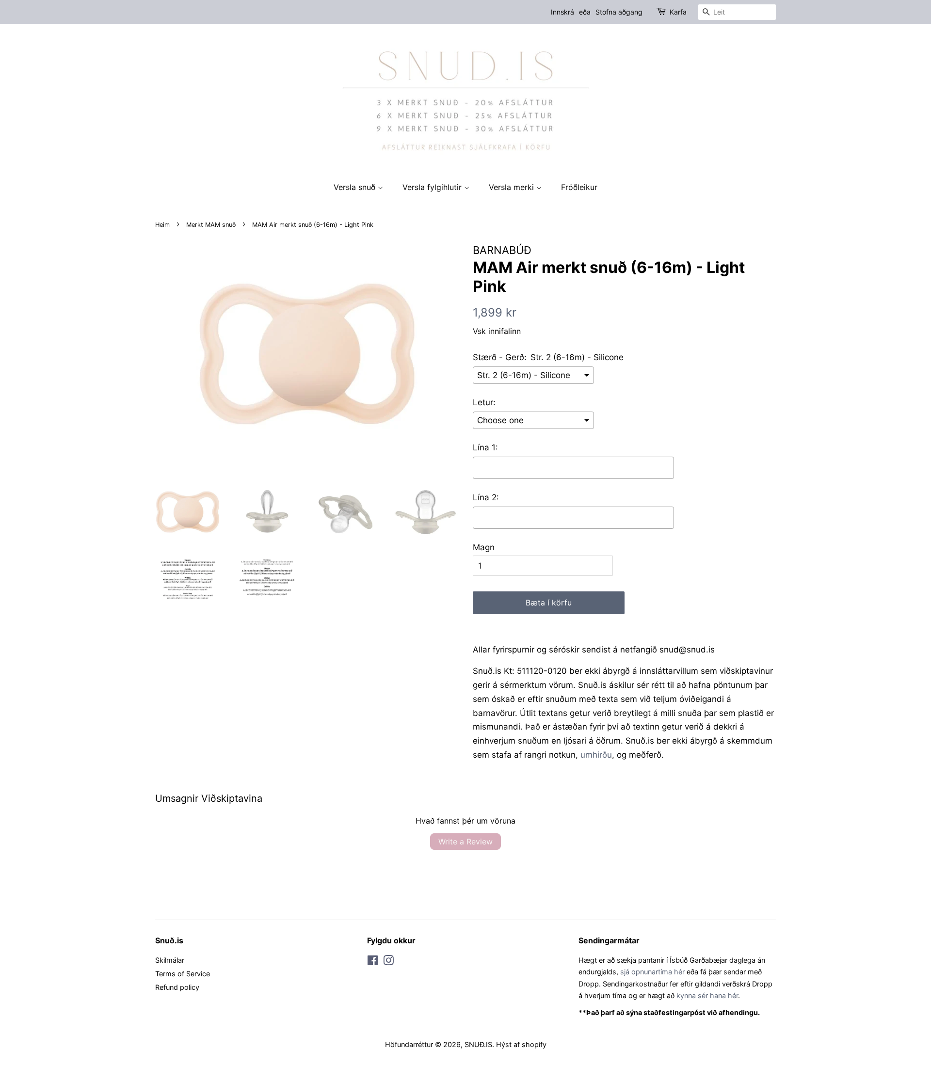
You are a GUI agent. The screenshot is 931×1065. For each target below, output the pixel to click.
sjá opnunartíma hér (652, 972)
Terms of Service (182, 974)
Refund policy (177, 987)
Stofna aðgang (618, 12)
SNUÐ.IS (478, 1044)
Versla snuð (356, 187)
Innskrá (562, 12)
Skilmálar (169, 960)
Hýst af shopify (521, 1044)
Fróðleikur (579, 187)
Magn (484, 547)
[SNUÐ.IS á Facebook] (372, 962)
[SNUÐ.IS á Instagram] (388, 962)
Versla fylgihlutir (433, 187)
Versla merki (512, 187)
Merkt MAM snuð (211, 224)
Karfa (678, 12)
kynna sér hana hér (707, 995)
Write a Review (465, 841)
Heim (162, 224)
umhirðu (596, 755)
